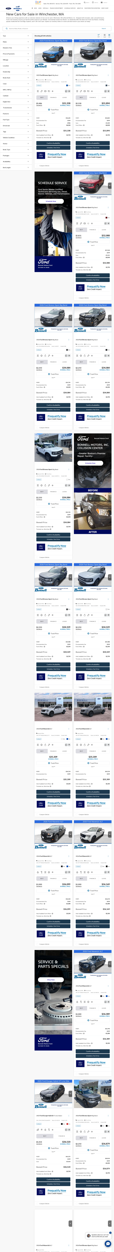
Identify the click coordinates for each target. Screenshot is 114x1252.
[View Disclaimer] (52, 91)
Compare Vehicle (44, 165)
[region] (53, 127)
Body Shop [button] (105, 8)
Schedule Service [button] (70, 8)
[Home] (32, 8)
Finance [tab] (53, 97)
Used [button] (39, 8)
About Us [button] (80, 8)
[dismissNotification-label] (110, 1233)
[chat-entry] (108, 1243)
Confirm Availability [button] (53, 143)
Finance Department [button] (56, 8)
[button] (70, 53)
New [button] (35, 8)
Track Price (55, 110)
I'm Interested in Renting (92, 8)
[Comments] (66, 91)
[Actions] (68, 75)
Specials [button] (45, 8)
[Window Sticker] (69, 91)
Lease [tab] (64, 97)
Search (104, 28)
